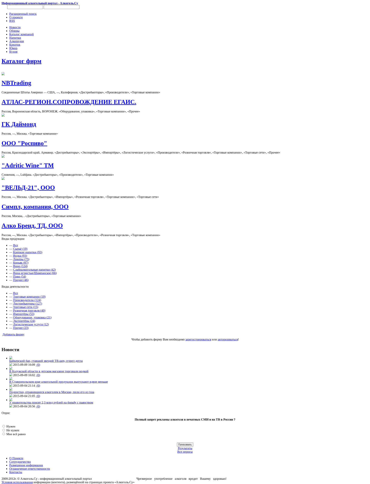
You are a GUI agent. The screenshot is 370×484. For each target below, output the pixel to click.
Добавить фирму (13, 334)
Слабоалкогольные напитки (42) (34, 269)
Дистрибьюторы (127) (27, 303)
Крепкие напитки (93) (27, 252)
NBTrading (16, 82)
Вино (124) (20, 266)
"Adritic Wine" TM (28, 165)
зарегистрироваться (198, 339)
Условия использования (17, 482)
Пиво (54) (19, 276)
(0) (38, 364)
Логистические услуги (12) (31, 324)
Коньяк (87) (20, 262)
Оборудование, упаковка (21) (32, 317)
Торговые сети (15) (25, 307)
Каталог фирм (21, 60)
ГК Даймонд (19, 124)
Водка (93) (20, 255)
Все (15, 245)
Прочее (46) (21, 280)
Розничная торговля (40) (29, 310)
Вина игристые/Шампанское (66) (35, 273)
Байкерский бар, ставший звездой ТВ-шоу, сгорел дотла (46, 360)
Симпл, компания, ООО (35, 206)
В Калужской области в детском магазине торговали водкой (48, 371)
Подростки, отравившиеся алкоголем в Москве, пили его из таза (51, 392)
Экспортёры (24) (24, 321)
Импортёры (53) (23, 314)
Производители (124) (27, 300)
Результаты (185, 448)
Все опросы (185, 451)
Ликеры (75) (21, 259)
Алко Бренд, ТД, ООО (32, 225)
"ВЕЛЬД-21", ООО (28, 187)
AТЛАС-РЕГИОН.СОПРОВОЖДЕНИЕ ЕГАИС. (69, 101)
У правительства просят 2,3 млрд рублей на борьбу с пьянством (51, 402)
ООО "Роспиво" (24, 143)
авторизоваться (228, 339)
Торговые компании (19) (29, 296)
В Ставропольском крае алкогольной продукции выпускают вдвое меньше (58, 381)
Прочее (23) (21, 327)
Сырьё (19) (20, 248)
